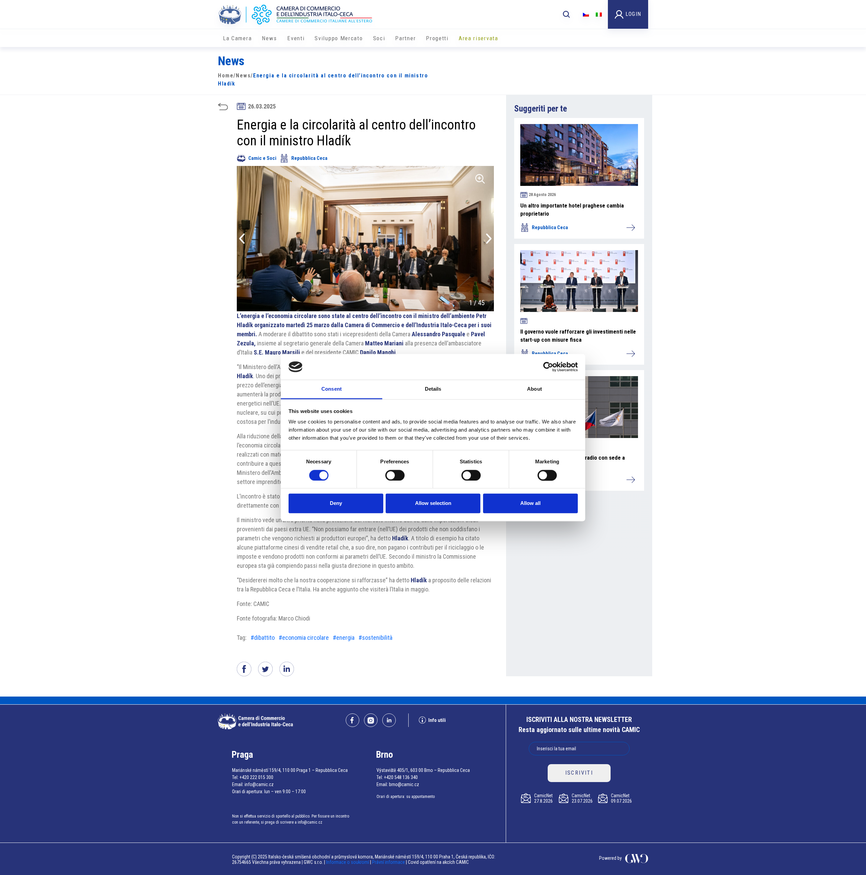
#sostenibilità (375, 637)
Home (225, 75)
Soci (379, 38)
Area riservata (478, 38)
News (269, 38)
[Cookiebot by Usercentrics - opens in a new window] (548, 367)
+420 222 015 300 (256, 777)
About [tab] (534, 389)
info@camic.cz (259, 784)
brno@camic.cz (404, 784)
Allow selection (433, 503)
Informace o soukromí (348, 862)
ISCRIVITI (579, 773)
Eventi (295, 38)
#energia (344, 637)
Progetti (437, 38)
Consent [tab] (331, 389)
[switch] (395, 475)
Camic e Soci (262, 158)
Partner (405, 38)
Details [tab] (433, 389)
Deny (336, 503)
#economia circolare (304, 637)
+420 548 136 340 (401, 777)
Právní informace (388, 862)
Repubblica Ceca (309, 158)
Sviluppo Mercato (339, 38)
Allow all (530, 503)
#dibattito (263, 637)
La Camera (237, 38)
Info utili (437, 720)
